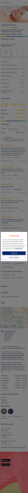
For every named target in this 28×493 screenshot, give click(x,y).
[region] (14, 246)
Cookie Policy (18, 248)
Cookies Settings (14, 257)
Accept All (14, 253)
